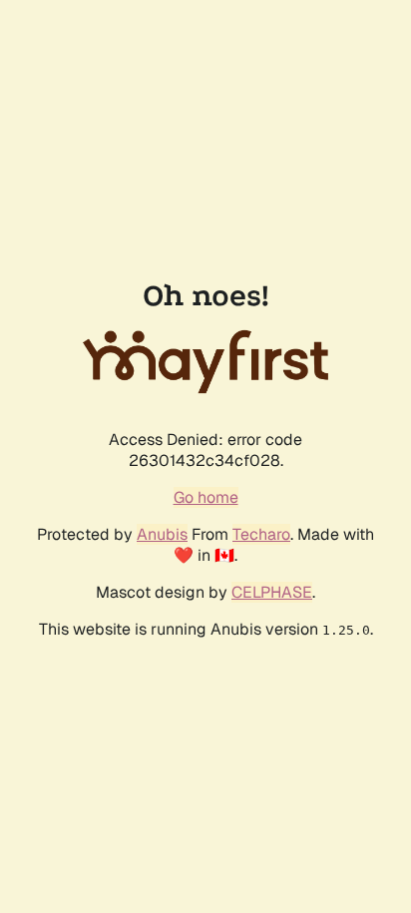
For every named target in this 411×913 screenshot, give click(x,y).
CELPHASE (271, 592)
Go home (206, 497)
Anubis (162, 534)
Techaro (261, 534)
